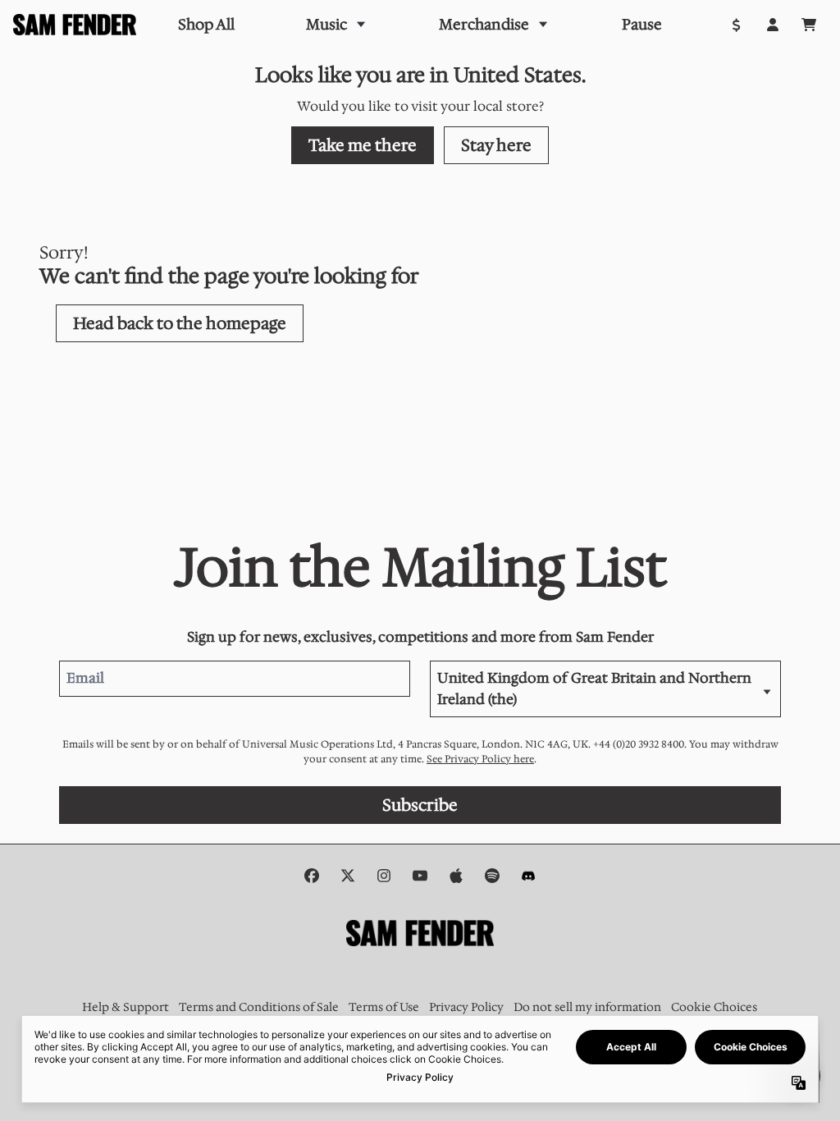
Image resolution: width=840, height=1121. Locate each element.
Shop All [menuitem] (206, 24)
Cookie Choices (714, 1007)
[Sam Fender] (74, 25)
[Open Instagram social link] (384, 876)
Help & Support (125, 1007)
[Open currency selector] (737, 25)
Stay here (496, 145)
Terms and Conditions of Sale (259, 1007)
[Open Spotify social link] (492, 876)
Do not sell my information (587, 1007)
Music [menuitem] (326, 24)
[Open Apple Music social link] (456, 876)
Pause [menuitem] (642, 24)
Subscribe (420, 805)
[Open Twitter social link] (348, 876)
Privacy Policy (466, 1007)
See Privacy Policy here (480, 759)
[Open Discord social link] (528, 876)
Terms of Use (384, 1007)
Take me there (362, 145)
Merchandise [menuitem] (484, 24)
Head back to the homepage (179, 323)
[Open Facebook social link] (312, 876)
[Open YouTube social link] (420, 876)
